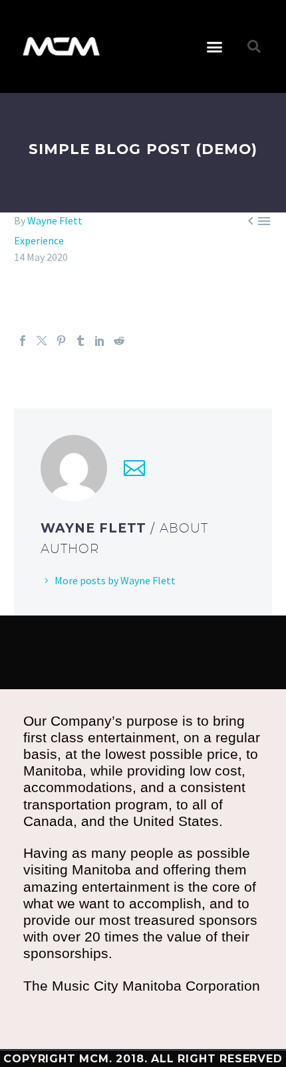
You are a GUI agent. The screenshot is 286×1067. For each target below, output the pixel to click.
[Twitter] (42, 340)
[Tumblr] (80, 340)
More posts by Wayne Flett (115, 580)
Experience (39, 240)
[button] (214, 46)
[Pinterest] (61, 340)
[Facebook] (22, 340)
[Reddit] (119, 340)
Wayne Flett (54, 220)
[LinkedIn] (99, 340)
